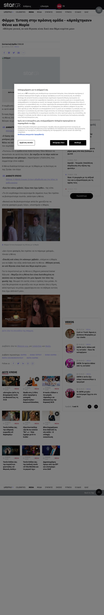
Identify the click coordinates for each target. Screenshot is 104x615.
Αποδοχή (77, 143)
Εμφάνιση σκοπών (26, 143)
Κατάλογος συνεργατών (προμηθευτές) (31, 135)
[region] (52, 117)
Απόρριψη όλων (58, 143)
